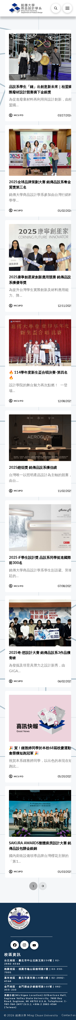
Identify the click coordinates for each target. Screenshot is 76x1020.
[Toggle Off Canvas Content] (67, 8)
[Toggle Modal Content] (55, 8)
